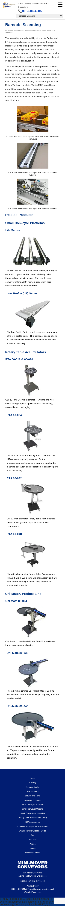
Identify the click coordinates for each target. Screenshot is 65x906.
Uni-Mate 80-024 (16, 601)
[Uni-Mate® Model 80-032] (32, 672)
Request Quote (32, 787)
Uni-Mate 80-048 (17, 706)
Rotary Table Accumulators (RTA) (32, 818)
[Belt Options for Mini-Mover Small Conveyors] (33, 313)
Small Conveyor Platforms (32, 804)
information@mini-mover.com (32, 881)
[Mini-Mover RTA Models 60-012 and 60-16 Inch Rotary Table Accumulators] (31, 380)
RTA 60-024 (14, 415)
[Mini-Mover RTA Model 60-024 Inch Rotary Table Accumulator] (32, 436)
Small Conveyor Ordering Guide (32, 831)
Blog (33, 835)
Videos (32, 848)
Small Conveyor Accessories (32, 813)
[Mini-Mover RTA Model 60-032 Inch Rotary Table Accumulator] (32, 499)
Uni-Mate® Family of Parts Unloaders (32, 826)
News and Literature (32, 800)
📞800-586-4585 (30, 11)
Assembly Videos (32, 853)
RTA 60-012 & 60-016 (19, 359)
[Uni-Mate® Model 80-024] (31, 622)
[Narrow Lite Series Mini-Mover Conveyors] (31, 251)
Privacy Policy (32, 886)
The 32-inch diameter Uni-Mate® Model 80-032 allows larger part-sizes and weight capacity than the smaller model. (33, 695)
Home (32, 778)
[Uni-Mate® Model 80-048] (33, 727)
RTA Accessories (32, 822)
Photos (32, 844)
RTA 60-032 (14, 478)
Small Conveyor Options (32, 809)
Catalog (32, 783)
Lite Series (12, 230)
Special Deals (32, 791)
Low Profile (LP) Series (22, 293)
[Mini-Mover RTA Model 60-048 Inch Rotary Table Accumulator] (32, 554)
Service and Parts (32, 796)
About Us (32, 840)
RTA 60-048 (14, 534)
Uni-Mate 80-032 (17, 652)
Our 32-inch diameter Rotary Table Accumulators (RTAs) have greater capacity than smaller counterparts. (31, 522)
